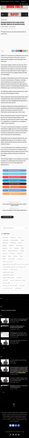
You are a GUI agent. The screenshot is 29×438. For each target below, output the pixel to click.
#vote (21, 256)
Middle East (4, 19)
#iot (11, 248)
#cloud (19, 237)
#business (13, 237)
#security (5, 253)
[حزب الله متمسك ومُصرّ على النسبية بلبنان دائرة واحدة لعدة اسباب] (5, 342)
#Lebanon (16, 248)
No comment (12, 26)
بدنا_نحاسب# (20, 258)
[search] (26, 14)
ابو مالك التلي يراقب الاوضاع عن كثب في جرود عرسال (18, 360)
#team (4, 256)
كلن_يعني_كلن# (6, 282)
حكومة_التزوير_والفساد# (8, 272)
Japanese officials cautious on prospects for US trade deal (17, 326)
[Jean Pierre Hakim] (14, 14)
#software (12, 253)
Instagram (23, 1)
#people (22, 250)
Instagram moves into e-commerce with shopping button (18, 386)
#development (14, 240)
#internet (5, 248)
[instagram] (16, 434)
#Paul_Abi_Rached (13, 250)
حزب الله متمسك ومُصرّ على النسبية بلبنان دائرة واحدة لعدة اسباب (18, 341)
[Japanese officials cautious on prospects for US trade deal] (5, 326)
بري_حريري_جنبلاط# (7, 261)
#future (20, 242)
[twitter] (13, 434)
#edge (22, 240)
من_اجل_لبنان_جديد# (7, 288)
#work (4, 258)
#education (5, 242)
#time (9, 256)
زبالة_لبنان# (5, 280)
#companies (6, 240)
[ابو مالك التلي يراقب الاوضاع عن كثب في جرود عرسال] (5, 362)
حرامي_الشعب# (13, 269)
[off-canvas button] (3, 14)
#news (4, 250)
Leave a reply (6, 217)
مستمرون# (22, 285)
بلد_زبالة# (5, 269)
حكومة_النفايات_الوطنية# (8, 277)
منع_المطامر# (18, 288)
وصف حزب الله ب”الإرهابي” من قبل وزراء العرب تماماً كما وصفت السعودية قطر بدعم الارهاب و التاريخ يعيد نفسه (18, 379)
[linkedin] (18, 434)
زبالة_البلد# (19, 277)
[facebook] (10, 434)
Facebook (17, 1)
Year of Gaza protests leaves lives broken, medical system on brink (14, 204)
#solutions (20, 253)
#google (5, 245)
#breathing (5, 237)
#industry (11, 245)
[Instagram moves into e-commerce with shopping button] (5, 385)
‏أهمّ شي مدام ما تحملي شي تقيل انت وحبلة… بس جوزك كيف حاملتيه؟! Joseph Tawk (19, 319)
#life (22, 248)
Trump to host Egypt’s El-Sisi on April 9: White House (14, 210)
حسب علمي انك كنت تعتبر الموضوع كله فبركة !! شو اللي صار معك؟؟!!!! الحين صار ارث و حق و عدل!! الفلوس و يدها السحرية (18, 334)
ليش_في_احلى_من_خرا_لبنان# (10, 285)
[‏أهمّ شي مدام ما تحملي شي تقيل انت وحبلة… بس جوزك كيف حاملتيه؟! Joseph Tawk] (5, 320)
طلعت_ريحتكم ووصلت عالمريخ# (17, 280)
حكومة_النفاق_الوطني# (8, 274)
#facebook (13, 242)
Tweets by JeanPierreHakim (8, 310)
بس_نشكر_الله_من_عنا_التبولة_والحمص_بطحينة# (14, 266)
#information (19, 245)
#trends (15, 256)
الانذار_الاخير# (11, 258)
